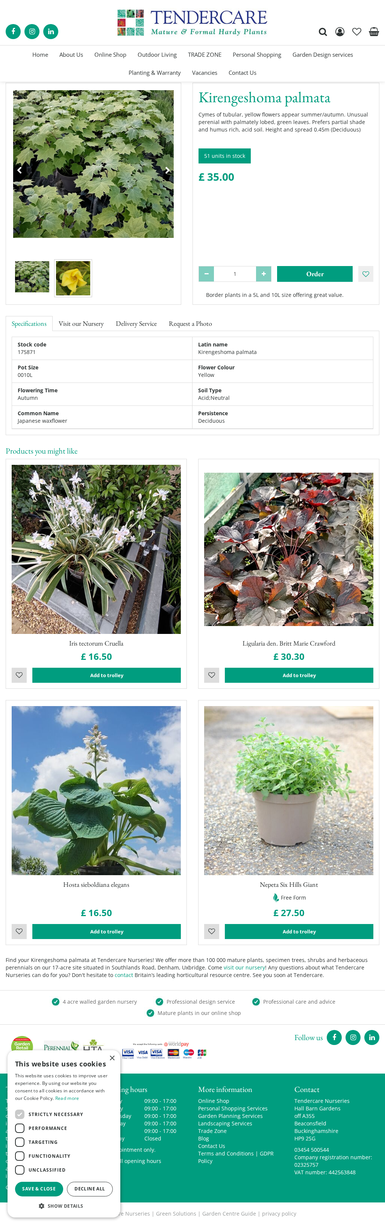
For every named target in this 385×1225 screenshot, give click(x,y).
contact (124, 974)
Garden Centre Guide (229, 1213)
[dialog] (64, 1133)
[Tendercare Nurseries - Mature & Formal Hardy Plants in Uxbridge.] (193, 23)
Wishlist (19, 675)
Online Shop (213, 1100)
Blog (203, 1138)
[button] (64, 1205)
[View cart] (373, 31)
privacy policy (279, 1213)
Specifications (29, 323)
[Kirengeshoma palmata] (93, 170)
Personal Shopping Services (233, 1108)
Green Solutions (176, 1213)
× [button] (112, 1058)
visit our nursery (244, 967)
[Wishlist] (356, 31)
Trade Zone (212, 1130)
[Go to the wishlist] (356, 31)
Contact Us (211, 1145)
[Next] (167, 170)
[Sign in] (340, 31)
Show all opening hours (131, 1161)
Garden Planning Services (230, 1115)
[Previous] (19, 170)
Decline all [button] (89, 1189)
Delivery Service (136, 323)
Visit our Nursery (81, 323)
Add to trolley (106, 675)
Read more (67, 1098)
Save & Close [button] (39, 1189)
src (323, 31)
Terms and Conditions (226, 1153)
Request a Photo (190, 323)
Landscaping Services (225, 1123)
